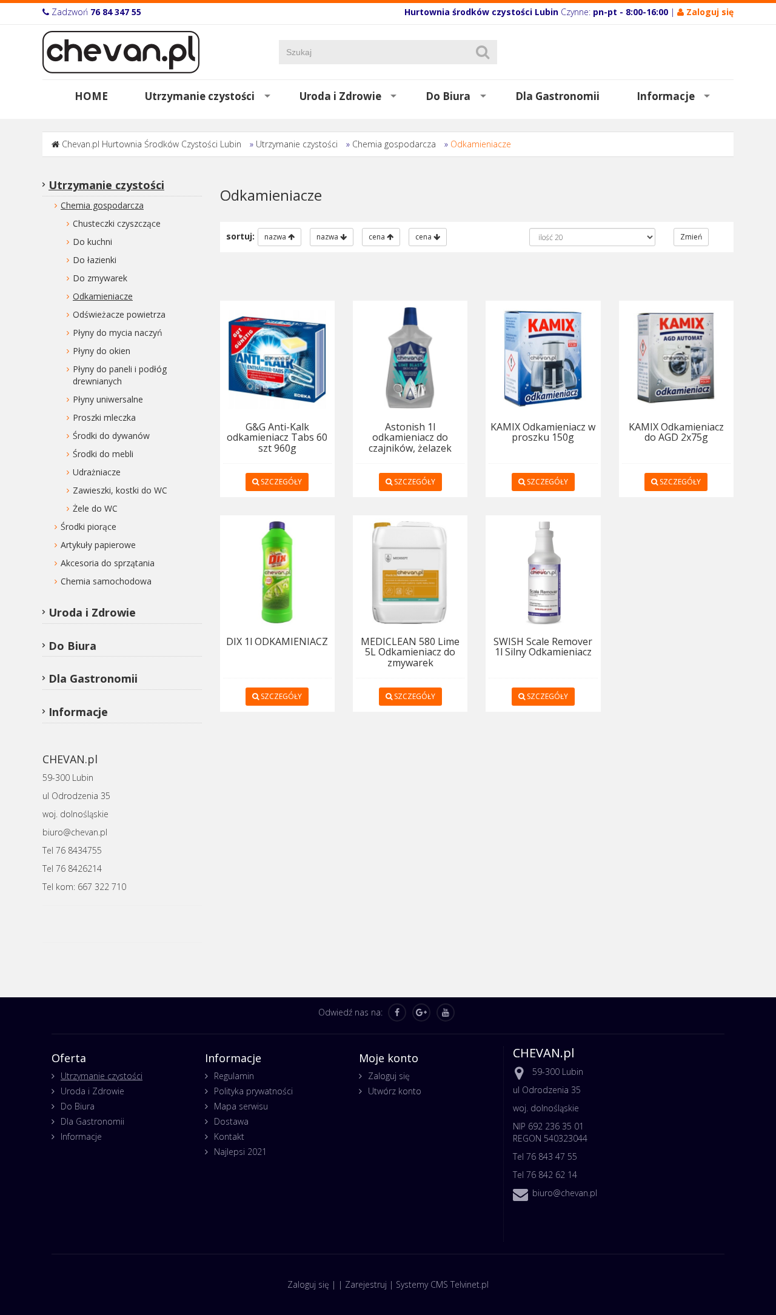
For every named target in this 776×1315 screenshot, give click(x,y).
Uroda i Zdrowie (340, 96)
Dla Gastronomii (557, 96)
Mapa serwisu (241, 1106)
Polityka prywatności (253, 1091)
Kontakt (229, 1136)
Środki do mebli (103, 454)
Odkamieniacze (480, 144)
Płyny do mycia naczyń (117, 332)
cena (378, 237)
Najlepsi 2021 (240, 1151)
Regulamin (234, 1076)
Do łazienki (94, 260)
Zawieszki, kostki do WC (120, 490)
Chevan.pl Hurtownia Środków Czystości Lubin (151, 144)
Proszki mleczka (104, 417)
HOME (91, 96)
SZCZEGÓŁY (280, 482)
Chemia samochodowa (106, 581)
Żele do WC (95, 508)
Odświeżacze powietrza (119, 314)
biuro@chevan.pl (564, 1193)
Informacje (666, 96)
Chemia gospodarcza (394, 144)
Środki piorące (88, 526)
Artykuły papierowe (98, 544)
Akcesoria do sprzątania (108, 563)
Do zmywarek (100, 278)
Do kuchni (92, 241)
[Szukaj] (482, 52)
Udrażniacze (97, 472)
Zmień (691, 237)
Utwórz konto (394, 1091)
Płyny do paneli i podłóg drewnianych (120, 375)
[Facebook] (397, 1012)
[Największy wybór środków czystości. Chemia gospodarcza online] (120, 51)
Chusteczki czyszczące (117, 223)
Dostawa (231, 1121)
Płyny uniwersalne (108, 399)
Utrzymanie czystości (200, 96)
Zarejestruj (366, 1284)
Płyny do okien (101, 350)
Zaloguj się (389, 1076)
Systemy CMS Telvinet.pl (442, 1284)
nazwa (276, 237)
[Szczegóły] (277, 357)
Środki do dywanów (111, 435)
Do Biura (448, 96)
